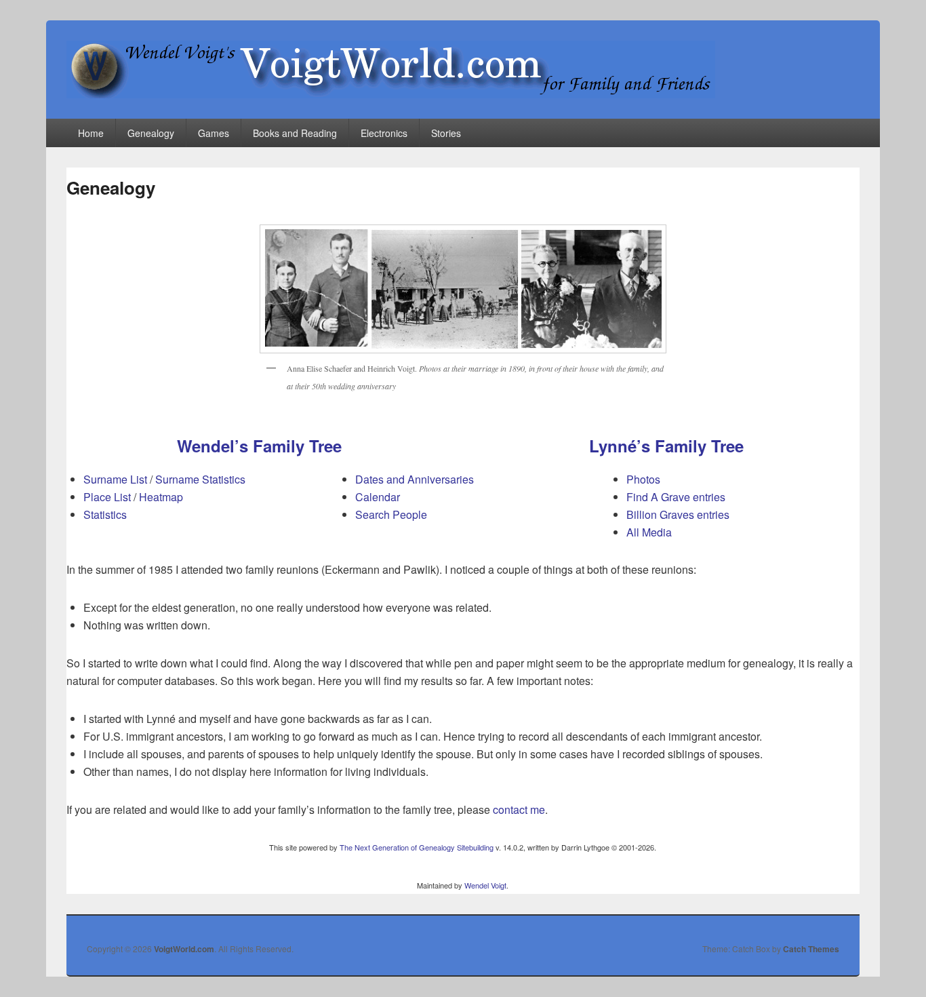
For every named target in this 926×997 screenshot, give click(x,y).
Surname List (115, 479)
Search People (391, 514)
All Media (649, 532)
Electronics (384, 133)
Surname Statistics (200, 479)
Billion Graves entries (677, 514)
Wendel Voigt (485, 885)
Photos (643, 479)
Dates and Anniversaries (414, 479)
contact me (519, 809)
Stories (446, 133)
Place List (107, 497)
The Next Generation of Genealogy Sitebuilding (417, 847)
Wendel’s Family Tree (259, 445)
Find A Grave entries (675, 497)
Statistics (105, 514)
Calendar (377, 497)
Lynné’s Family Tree (666, 445)
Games (213, 133)
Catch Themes (811, 949)
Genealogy (150, 133)
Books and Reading (295, 133)
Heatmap (161, 497)
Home (91, 133)
